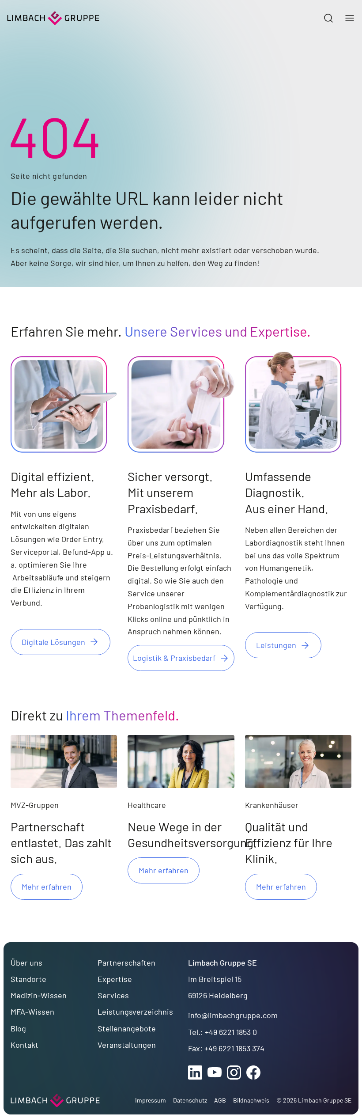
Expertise (115, 979)
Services (113, 995)
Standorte (28, 979)
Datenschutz (190, 1100)
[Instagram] (234, 1072)
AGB (220, 1100)
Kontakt (24, 1045)
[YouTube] (214, 1072)
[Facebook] (253, 1072)
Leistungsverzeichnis (135, 1011)
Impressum (150, 1100)
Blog (18, 1028)
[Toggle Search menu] (328, 18)
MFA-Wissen (32, 1011)
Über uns (26, 962)
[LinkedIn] (195, 1072)
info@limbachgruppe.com (233, 1015)
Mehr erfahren (47, 886)
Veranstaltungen (127, 1045)
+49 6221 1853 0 (231, 1032)
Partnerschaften (126, 962)
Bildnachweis (251, 1100)
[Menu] (349, 18)
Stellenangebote (127, 1028)
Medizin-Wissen (39, 995)
